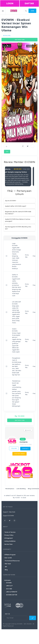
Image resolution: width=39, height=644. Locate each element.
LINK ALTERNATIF (11, 592)
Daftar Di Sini (19, 39)
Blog (6, 569)
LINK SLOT (9, 585)
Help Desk (12, 512)
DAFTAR (29, 3)
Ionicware (7, 580)
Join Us (7, 614)
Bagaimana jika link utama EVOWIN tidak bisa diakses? (18, 212)
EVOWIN (24, 442)
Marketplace (9, 488)
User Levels (8, 557)
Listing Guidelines (10, 541)
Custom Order (19, 453)
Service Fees (8, 544)
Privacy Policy (8, 535)
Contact (25, 448)
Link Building (21, 488)
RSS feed (7, 563)
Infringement (8, 538)
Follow (14, 448)
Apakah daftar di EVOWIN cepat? (15, 206)
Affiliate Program (10, 554)
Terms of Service (9, 532)
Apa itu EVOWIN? (10, 200)
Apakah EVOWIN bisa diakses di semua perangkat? (17, 220)
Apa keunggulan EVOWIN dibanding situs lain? (18, 228)
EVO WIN (9, 589)
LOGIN (9, 3)
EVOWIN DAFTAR (11, 595)
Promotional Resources (12, 560)
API (5, 566)
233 (7, 151)
